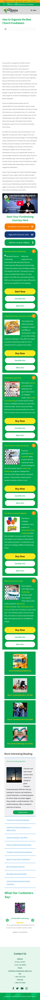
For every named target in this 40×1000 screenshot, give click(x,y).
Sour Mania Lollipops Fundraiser (15, 513)
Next (32, 920)
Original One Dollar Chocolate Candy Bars (19, 316)
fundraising (25, 592)
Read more (23, 812)
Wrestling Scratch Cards (12, 378)
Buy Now (20, 353)
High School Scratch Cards (13, 581)
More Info (20, 306)
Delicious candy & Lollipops (19, 242)
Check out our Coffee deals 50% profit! (20, 1)
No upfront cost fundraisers (18, 226)
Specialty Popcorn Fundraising (15, 251)
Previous (7, 920)
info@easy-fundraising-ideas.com (20, 971)
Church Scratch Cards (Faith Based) (16, 446)
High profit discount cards (19, 234)
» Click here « (32, 1)
